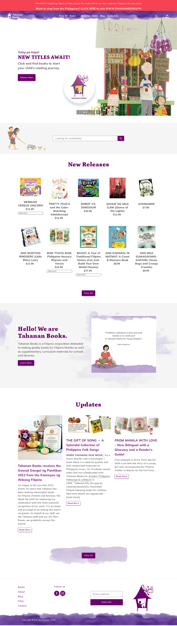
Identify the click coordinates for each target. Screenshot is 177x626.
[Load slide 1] (84, 112)
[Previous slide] (79, 112)
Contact (22, 605)
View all (88, 293)
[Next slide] (91, 112)
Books (21, 587)
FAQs (21, 601)
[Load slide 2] (87, 112)
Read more (24, 530)
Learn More (26, 363)
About (21, 591)
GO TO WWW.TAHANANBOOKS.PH (38, 77)
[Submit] (121, 138)
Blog (20, 596)
